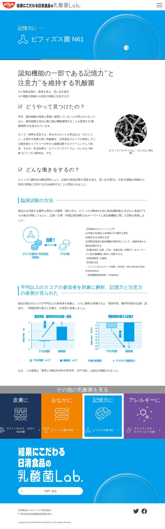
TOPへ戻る (50, 491)
